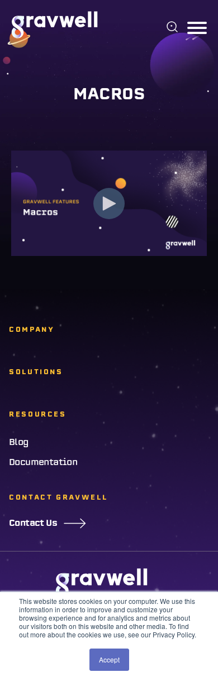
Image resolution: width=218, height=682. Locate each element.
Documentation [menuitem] (43, 462)
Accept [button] (109, 659)
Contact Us (33, 523)
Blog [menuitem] (19, 442)
